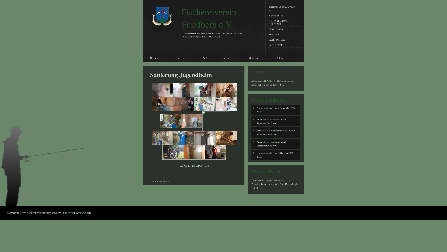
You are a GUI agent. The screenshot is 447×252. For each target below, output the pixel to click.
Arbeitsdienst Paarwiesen (268, 119)
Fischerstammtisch (265, 108)
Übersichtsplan (292, 184)
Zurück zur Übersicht (159, 181)
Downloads (276, 29)
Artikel (206, 58)
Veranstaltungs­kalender (279, 22)
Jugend (224, 58)
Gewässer (251, 58)
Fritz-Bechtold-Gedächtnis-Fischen (273, 130)
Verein (178, 58)
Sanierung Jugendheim (181, 74)
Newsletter (276, 15)
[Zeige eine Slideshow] (194, 165)
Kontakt (274, 34)
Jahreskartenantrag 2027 (282, 9)
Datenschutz (277, 39)
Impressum (275, 45)
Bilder (280, 58)
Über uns (152, 58)
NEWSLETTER (271, 80)
